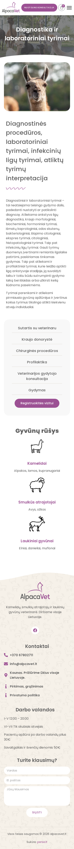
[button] (69, 8)
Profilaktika (37, 362)
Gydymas (37, 390)
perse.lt (42, 842)
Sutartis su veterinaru (37, 328)
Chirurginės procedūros (37, 350)
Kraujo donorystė (37, 339)
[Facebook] (35, 630)
